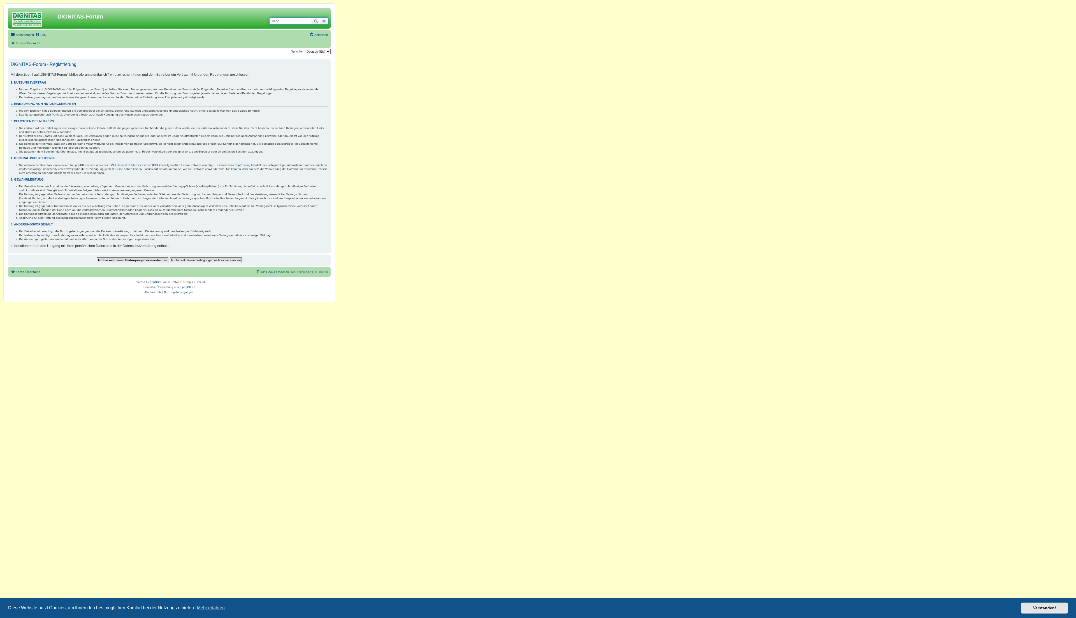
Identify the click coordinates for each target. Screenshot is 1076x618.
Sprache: (297, 51)
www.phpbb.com (238, 165)
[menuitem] (41, 34)
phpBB (154, 281)
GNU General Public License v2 (130, 165)
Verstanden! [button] (1044, 608)
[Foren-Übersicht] (33, 18)
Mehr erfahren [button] (211, 607)
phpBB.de (188, 287)
